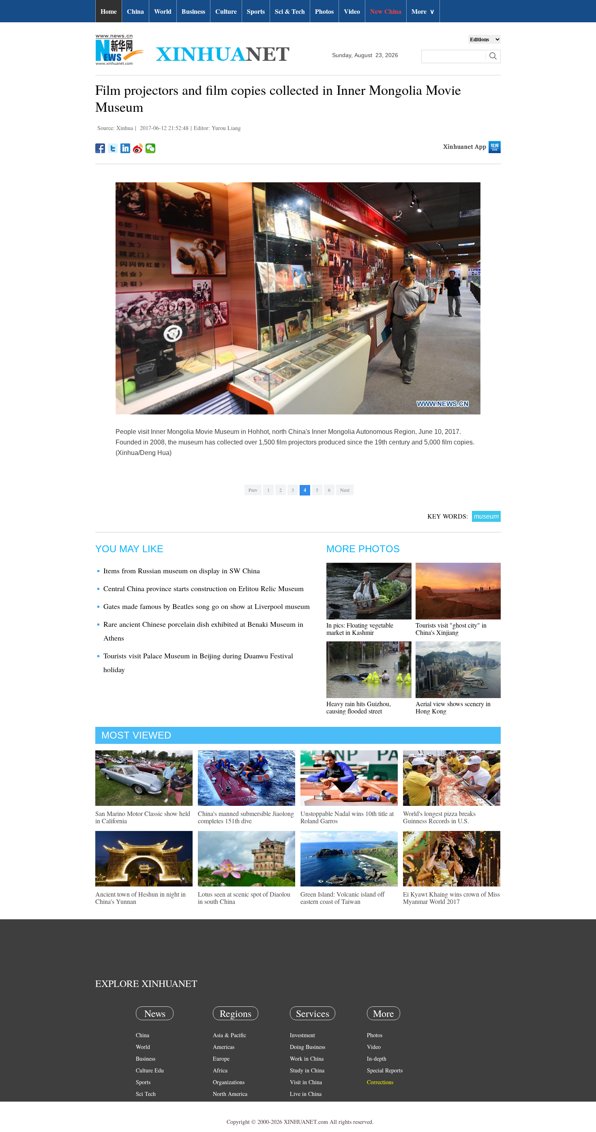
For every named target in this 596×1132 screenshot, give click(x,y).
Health (143, 1105)
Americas (223, 1047)
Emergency (303, 1105)
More (423, 11)
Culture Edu (150, 1070)
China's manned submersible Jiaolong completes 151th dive (246, 817)
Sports (256, 11)
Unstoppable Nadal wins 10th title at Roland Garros (347, 817)
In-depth (376, 1058)
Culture (226, 11)
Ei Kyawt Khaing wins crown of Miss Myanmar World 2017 (451, 898)
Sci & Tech (290, 11)
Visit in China (306, 1082)
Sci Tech (146, 1094)
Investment (302, 1035)
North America (230, 1094)
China (135, 11)
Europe (221, 1058)
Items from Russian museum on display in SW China (181, 570)
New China (385, 11)
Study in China (307, 1070)
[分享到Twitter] (113, 148)
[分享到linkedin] (125, 148)
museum (486, 516)
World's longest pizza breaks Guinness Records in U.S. (439, 817)
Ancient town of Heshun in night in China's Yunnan (140, 898)
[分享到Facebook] (100, 148)
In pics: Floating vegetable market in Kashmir (359, 628)
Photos (324, 11)
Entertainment (152, 1117)
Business (193, 11)
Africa (220, 1070)
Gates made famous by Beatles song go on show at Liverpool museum (206, 606)
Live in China (306, 1094)
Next (344, 490)
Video (352, 11)
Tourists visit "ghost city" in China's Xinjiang (451, 628)
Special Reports (385, 1070)
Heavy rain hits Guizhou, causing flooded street (358, 707)
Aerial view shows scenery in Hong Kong (453, 707)
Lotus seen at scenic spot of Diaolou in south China (244, 898)
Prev (253, 490)
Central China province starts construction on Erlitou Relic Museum (203, 588)
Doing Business (307, 1047)
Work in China (307, 1058)
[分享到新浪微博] (138, 148)
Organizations (228, 1082)
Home (109, 11)
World (163, 11)
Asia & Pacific (229, 1035)
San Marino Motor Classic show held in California (142, 817)
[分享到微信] (151, 148)
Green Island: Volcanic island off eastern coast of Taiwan (342, 898)
